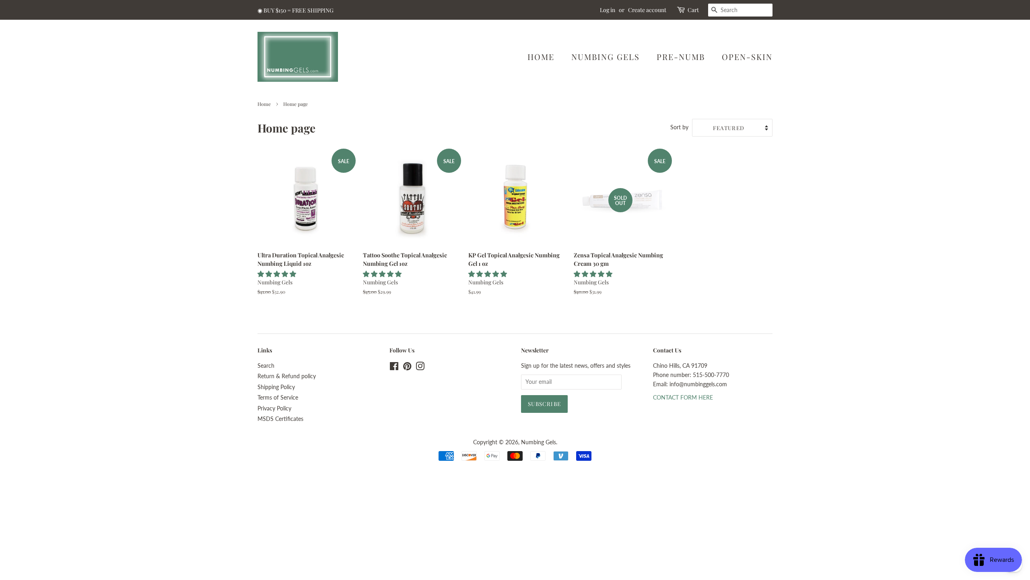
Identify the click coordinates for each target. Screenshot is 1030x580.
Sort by (679, 127)
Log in (607, 10)
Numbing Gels (605, 56)
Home (540, 56)
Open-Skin (747, 56)
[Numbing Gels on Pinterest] (407, 368)
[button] (278, 274)
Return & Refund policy (287, 376)
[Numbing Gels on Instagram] (420, 368)
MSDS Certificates (280, 419)
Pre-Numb (681, 56)
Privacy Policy (274, 408)
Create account (647, 10)
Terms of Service (278, 397)
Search (266, 365)
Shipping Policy (276, 387)
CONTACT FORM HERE (683, 397)
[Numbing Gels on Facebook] (394, 368)
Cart (693, 10)
